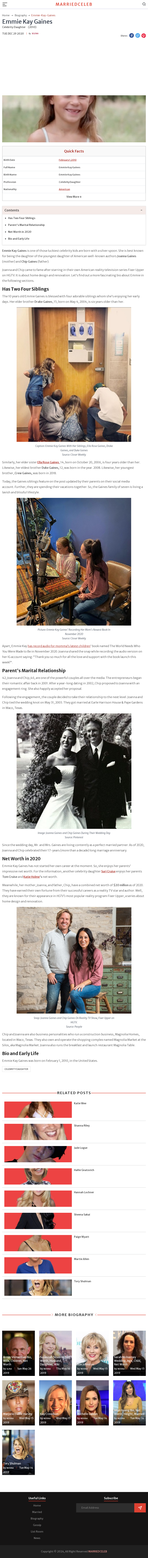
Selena (35, 33)
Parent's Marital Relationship (26, 225)
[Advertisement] (74, 67)
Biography (37, 1518)
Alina (9, 1369)
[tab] (74, 210)
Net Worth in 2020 (19, 231)
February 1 (64, 159)
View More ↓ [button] (74, 196)
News (37, 1538)
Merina (47, 1369)
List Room (37, 1531)
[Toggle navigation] (6, 4)
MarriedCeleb (74, 4)
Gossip (37, 1525)
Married (37, 1512)
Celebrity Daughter (16, 1069)
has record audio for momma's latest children (59, 646)
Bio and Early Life (18, 238)
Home (37, 1505)
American (64, 189)
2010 (74, 159)
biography (21, 15)
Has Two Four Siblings (21, 218)
